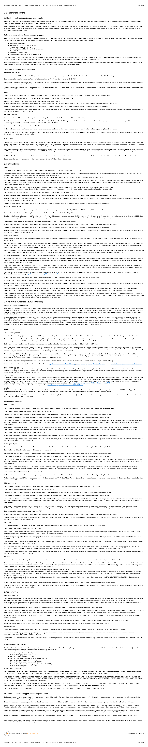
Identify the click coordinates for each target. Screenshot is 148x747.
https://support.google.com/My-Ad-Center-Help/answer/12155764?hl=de (93, 383)
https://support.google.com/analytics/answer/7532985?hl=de (65, 385)
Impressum (141, 5)
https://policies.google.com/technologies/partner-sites (126, 364)
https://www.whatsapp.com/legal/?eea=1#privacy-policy (43, 274)
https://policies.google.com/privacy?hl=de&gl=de (90, 364)
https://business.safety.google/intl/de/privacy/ (62, 364)
